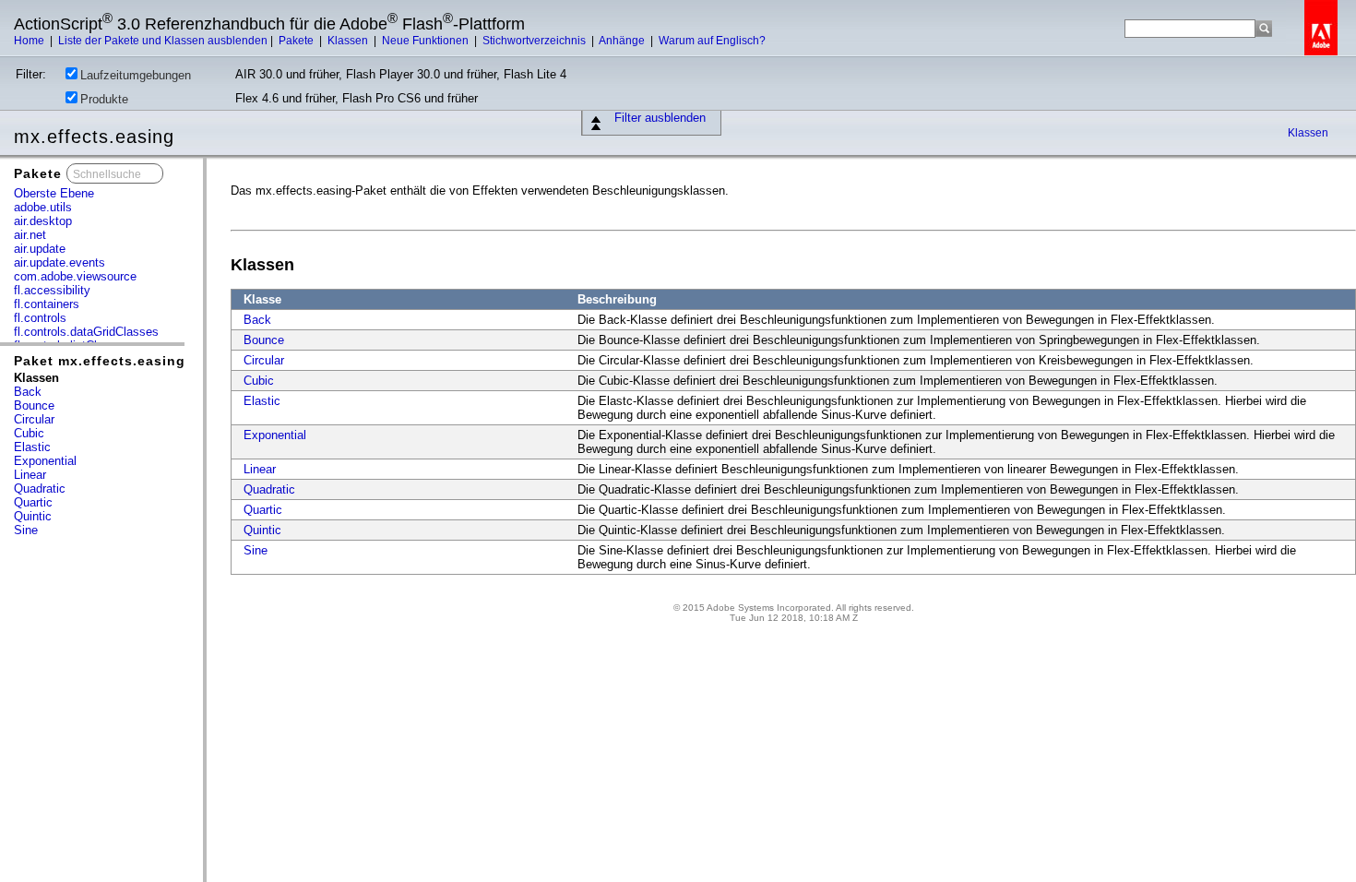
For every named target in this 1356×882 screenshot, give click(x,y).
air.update (39, 249)
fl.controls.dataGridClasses (86, 332)
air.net (30, 235)
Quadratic (39, 488)
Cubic (29, 433)
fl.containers (46, 304)
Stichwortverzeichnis (535, 40)
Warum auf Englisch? (712, 40)
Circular (34, 419)
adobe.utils (43, 207)
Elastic (32, 447)
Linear (30, 475)
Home (30, 40)
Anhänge (623, 40)
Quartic (33, 502)
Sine (26, 530)
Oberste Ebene (54, 193)
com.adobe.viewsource (75, 276)
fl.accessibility (52, 290)
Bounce (34, 405)
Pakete (297, 40)
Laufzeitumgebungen (135, 75)
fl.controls (40, 318)
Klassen (349, 40)
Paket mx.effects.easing (99, 360)
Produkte (104, 99)
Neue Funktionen (426, 40)
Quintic (33, 516)
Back (28, 392)
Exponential (45, 461)
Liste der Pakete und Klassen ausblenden (163, 40)
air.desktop (43, 221)
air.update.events (59, 262)
